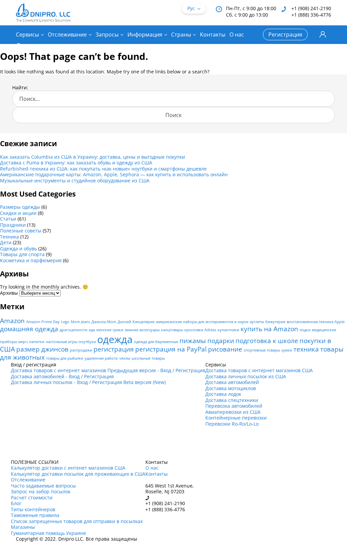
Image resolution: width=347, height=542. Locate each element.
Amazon (12, 320)
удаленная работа (101, 358)
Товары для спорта (22, 254)
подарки (220, 340)
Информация (144, 34)
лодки (305, 330)
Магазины (23, 527)
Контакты (212, 34)
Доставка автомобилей (232, 382)
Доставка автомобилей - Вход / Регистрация (62, 376)
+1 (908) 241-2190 (311, 8)
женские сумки (109, 330)
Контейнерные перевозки (236, 417)
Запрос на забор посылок (40, 491)
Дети (6, 242)
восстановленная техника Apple (316, 321)
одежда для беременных (156, 341)
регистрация (114, 349)
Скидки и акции (18, 213)
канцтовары (172, 330)
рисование (225, 349)
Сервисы (27, 34)
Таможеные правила (35, 515)
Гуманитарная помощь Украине (48, 533)
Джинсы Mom (103, 321)
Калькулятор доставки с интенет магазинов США (68, 468)
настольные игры (61, 341)
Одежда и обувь (18, 248)
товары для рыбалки (64, 358)
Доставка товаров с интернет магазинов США (259, 370)
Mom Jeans (80, 321)
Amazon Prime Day (43, 321)
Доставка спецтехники (231, 400)
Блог (16, 503)
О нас (236, 34)
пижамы (193, 340)
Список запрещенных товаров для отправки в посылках (77, 521)
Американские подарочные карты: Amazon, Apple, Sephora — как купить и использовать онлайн (114, 174)
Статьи (8, 219)
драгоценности (73, 330)
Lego (65, 321)
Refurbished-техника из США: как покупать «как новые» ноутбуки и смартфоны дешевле (103, 168)
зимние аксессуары (142, 330)
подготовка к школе (267, 340)
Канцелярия (143, 321)
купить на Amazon (269, 328)
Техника (9, 236)
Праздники (13, 225)
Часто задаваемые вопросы (43, 485)
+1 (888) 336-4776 (311, 15)
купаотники (228, 330)
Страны (181, 34)
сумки (286, 350)
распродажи (81, 350)
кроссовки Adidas (200, 330)
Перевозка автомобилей (233, 406)
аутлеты (257, 321)
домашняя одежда (29, 328)
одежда (114, 339)
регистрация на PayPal (171, 349)
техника (306, 349)
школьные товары (148, 358)
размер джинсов (42, 349)
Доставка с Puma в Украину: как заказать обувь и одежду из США (76, 162)
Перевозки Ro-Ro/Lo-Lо (232, 424)
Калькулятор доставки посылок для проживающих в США (78, 474)
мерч (23, 341)
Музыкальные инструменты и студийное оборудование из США (74, 180)
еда (92, 330)
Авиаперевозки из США (233, 412)
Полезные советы (20, 230)
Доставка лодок (223, 394)
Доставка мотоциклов (230, 388)
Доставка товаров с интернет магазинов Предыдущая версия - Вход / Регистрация (108, 370)
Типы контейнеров (33, 509)
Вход (322, 34)
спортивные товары (262, 350)
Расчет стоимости (32, 497)
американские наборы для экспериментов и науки (202, 321)
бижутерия (275, 321)
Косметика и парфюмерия (31, 260)
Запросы (107, 34)
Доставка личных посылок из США (245, 376)
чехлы (124, 358)
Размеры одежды (20, 207)
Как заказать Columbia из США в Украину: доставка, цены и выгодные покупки (92, 157)
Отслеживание (67, 34)
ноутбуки (87, 341)
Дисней (124, 321)
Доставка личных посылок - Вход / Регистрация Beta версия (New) (88, 382)
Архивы (9, 293)
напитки (36, 341)
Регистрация (285, 34)
